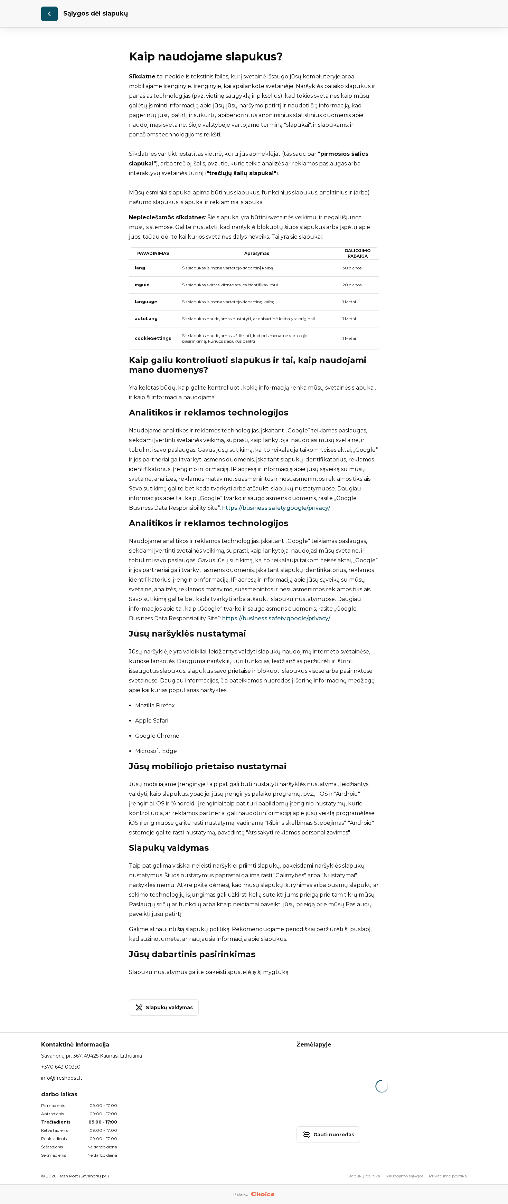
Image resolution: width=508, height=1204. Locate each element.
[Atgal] (49, 14)
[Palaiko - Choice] (263, 1194)
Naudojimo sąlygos (404, 1175)
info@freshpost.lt (61, 1078)
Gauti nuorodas (333, 1134)
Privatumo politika (448, 1175)
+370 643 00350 (61, 1067)
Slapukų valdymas (169, 1007)
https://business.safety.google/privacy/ (276, 508)
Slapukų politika (364, 1175)
